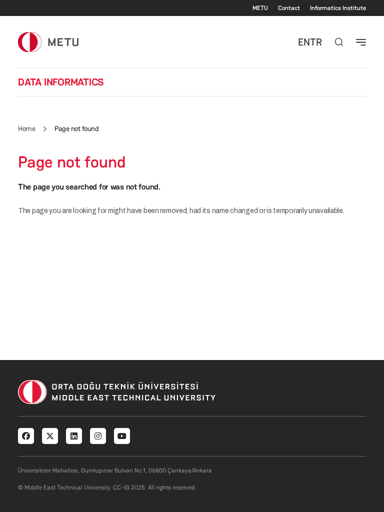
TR (316, 42)
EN (304, 42)
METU (260, 8)
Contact (289, 8)
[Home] (48, 42)
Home (26, 128)
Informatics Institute (338, 8)
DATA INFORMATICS (61, 82)
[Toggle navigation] (361, 42)
